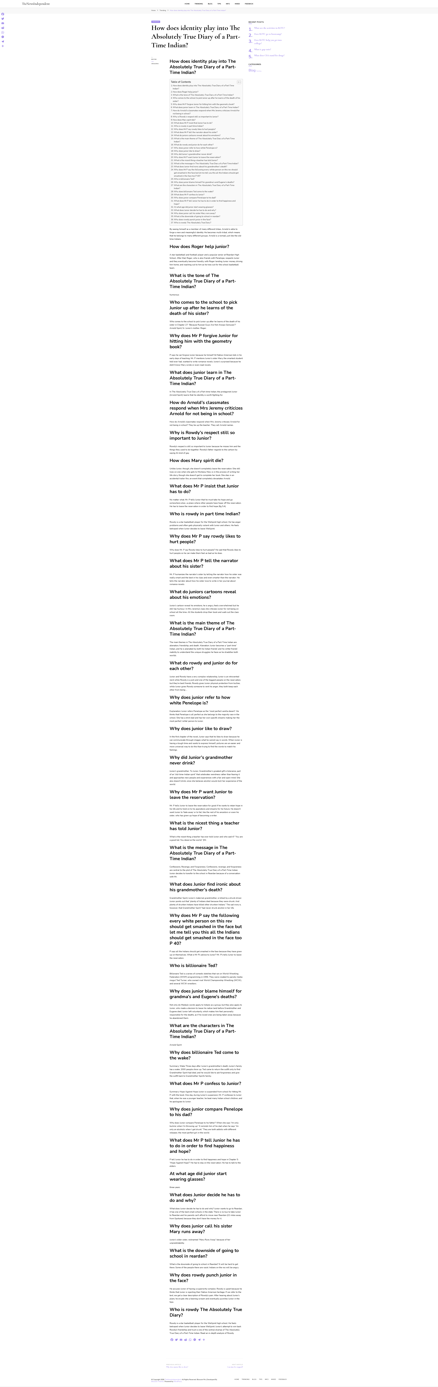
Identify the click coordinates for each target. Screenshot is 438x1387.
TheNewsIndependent (36, 4)
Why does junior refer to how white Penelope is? (195, 148)
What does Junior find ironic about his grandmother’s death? (200, 166)
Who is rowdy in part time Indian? (189, 126)
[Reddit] (2, 28)
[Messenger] (2, 37)
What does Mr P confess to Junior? (189, 194)
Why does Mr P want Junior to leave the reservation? (197, 157)
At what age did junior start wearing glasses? (194, 207)
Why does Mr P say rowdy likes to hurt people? (195, 129)
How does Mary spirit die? (184, 120)
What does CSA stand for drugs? (269, 55)
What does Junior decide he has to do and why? (195, 210)
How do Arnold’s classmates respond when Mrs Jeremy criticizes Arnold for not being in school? (206, 112)
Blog (210, 4)
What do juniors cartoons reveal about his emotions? (197, 135)
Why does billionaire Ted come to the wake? (194, 191)
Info (228, 4)
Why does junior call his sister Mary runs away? (195, 213)
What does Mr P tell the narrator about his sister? (196, 132)
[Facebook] (2, 14)
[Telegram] (2, 41)
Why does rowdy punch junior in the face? (192, 219)
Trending (199, 4)
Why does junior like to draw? (187, 151)
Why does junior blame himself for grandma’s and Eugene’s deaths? (204, 182)
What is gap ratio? (262, 49)
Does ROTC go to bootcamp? (268, 34)
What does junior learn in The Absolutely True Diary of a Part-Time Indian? (206, 107)
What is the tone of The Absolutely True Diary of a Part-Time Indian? (203, 95)
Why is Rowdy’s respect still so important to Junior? (195, 116)
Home (187, 4)
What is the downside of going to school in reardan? (197, 216)
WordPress (178, 1381)
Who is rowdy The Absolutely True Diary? (192, 222)
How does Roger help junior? (185, 92)
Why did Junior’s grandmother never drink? (193, 154)
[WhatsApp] (2, 32)
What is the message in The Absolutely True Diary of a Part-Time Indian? (206, 163)
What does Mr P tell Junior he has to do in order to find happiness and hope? (205, 202)
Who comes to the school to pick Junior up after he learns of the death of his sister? (206, 99)
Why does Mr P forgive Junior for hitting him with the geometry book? (203, 104)
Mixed (237, 4)
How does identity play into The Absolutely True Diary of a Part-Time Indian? (203, 87)
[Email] (2, 23)
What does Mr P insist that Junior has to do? (193, 123)
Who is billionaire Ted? (184, 179)
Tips (219, 4)
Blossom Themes (157, 1381)
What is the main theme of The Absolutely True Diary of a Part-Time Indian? (204, 140)
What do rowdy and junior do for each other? (194, 144)
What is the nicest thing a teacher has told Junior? (196, 160)
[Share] (2, 46)
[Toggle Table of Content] (237, 82)
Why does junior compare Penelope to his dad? (195, 197)
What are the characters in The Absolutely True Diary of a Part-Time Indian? (204, 187)
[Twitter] (2, 18)
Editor (153, 59)
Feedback (249, 4)
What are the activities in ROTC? (269, 28)
